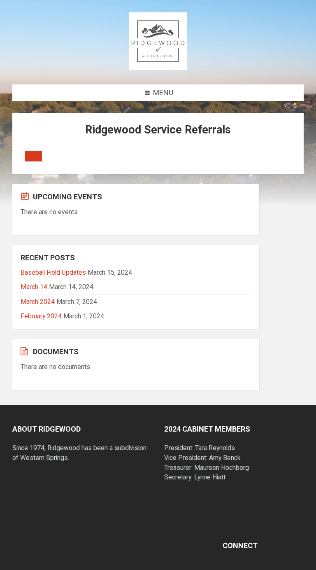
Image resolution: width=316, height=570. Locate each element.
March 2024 (38, 302)
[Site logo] (158, 67)
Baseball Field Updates (53, 272)
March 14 (34, 287)
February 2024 (41, 316)
